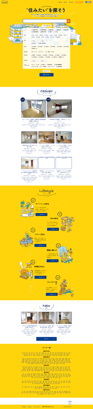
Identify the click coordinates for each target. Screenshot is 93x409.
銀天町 (69, 358)
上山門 (47, 368)
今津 (26, 368)
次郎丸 (27, 392)
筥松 (29, 376)
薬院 (57, 355)
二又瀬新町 (48, 376)
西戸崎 (29, 375)
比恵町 (54, 362)
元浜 (65, 370)
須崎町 (66, 359)
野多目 (44, 382)
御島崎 (67, 376)
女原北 (49, 370)
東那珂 (67, 362)
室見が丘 (53, 370)
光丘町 (57, 362)
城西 (22, 392)
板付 (31, 358)
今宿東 (24, 368)
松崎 (59, 376)
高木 (62, 381)
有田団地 (29, 391)
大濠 (39, 352)
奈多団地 (69, 375)
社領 (39, 375)
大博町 (26, 361)
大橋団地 (34, 381)
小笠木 (47, 391)
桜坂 (64, 352)
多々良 (49, 375)
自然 (25, 180)
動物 (35, 177)
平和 (47, 355)
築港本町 (34, 361)
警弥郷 (46, 381)
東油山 (39, 388)
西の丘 (23, 370)
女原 (47, 370)
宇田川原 (29, 368)
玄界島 (61, 368)
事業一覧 (60, 2)
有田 (27, 391)
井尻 (22, 381)
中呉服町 (61, 361)
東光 (52, 361)
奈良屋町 (22, 362)
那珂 (59, 361)
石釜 (37, 391)
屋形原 (69, 382)
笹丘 (66, 352)
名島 (64, 375)
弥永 (33, 383)
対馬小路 (46, 361)
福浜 (41, 355)
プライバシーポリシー (36, 406)
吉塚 (54, 363)
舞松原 (54, 376)
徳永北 (61, 369)
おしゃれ (24, 124)
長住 (35, 382)
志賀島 (34, 375)
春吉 (29, 355)
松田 (64, 376)
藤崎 (61, 392)
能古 (27, 370)
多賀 (66, 381)
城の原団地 (41, 369)
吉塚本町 (57, 363)
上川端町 (52, 358)
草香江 (53, 352)
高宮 (64, 381)
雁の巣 (23, 375)
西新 (48, 392)
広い (43, 124)
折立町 (41, 381)
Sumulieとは (30, 406)
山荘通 (69, 352)
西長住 (41, 382)
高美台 (46, 375)
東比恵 (70, 362)
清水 (56, 381)
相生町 (23, 358)
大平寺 (59, 381)
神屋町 (63, 358)
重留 (69, 391)
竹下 (32, 361)
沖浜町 (41, 358)
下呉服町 (53, 359)
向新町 (64, 382)
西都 (65, 368)
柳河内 (39, 383)
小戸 (39, 368)
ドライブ (29, 124)
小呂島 (41, 368)
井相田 (28, 358)
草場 (55, 368)
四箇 (62, 391)
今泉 (32, 352)
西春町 (29, 362)
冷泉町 (64, 363)
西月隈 (26, 362)
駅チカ (35, 126)
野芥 (51, 392)
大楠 (29, 381)
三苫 (32, 377)
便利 (33, 124)
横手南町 (47, 383)
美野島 (43, 363)
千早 (54, 375)
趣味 (31, 126)
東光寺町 (55, 361)
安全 (40, 124)
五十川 (49, 381)
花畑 (49, 382)
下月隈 (57, 359)
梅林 (44, 391)
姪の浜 (56, 370)
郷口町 (26, 375)
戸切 (56, 369)
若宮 (51, 377)
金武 (44, 368)
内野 (42, 391)
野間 (46, 382)
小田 (63, 368)
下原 (37, 375)
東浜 (39, 376)
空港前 (23, 359)
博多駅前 (38, 362)
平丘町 (34, 355)
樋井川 (36, 388)
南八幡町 (36, 363)
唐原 (59, 375)
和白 (54, 377)
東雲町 (43, 359)
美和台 (44, 377)
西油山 (43, 392)
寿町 (30, 359)
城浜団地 (42, 375)
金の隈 (46, 358)
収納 (36, 124)
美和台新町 (48, 377)
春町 (49, 362)
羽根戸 (33, 370)
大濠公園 (42, 352)
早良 (57, 391)
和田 (59, 383)
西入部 (67, 369)
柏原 (43, 381)
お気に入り (30, 153)
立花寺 (61, 363)
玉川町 (69, 381)
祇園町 (66, 358)
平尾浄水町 (38, 355)
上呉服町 (56, 358)
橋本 (30, 370)
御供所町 (26, 359)
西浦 (69, 369)
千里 (47, 369)
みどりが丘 (36, 377)
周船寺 (44, 369)
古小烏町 (44, 355)
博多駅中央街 (33, 362)
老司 (50, 383)
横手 (44, 383)
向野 (66, 382)
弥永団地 (36, 383)
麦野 (45, 363)
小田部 (55, 391)
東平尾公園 (32, 363)
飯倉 (33, 391)
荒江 (24, 391)
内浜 (32, 368)
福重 (35, 370)
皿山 (52, 381)
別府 (42, 388)
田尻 (51, 369)
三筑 (38, 359)
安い (24, 332)
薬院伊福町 (60, 355)
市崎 (25, 381)
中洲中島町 (68, 361)
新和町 (63, 359)
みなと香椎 (40, 377)
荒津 (25, 352)
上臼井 (49, 358)
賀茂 (52, 391)
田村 (38, 392)
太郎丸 (54, 369)
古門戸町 (33, 359)
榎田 (36, 358)
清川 (50, 352)
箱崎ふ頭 (25, 376)
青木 (26, 358)
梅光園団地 (26, 355)
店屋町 (50, 361)
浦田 (33, 358)
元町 (48, 363)
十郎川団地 (28, 369)
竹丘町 (29, 361)
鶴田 (25, 382)
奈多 (66, 375)
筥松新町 (31, 376)
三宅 (61, 382)
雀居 (36, 359)
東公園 (61, 362)
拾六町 (32, 369)
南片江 (53, 388)
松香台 (57, 376)
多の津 (52, 375)
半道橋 (51, 362)
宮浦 (44, 370)
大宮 (45, 352)
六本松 (64, 355)
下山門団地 (24, 369)
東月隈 (64, 362)
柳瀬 (42, 383)
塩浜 (31, 375)
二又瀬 (44, 376)
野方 (25, 370)
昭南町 (60, 359)
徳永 (58, 369)
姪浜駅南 (59, 370)
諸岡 (50, 363)
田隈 (36, 392)
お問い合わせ (71, 2)
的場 (56, 382)
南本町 (40, 363)
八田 (35, 376)
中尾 (30, 382)
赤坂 (22, 352)
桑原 (58, 368)
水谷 (69, 376)
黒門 (56, 352)
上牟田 (60, 358)
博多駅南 (45, 362)
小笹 (48, 352)
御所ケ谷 (61, 352)
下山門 (68, 368)
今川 (34, 352)
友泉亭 (56, 388)
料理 (55, 126)
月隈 (40, 361)
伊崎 (29, 352)
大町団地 (35, 368)
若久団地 (56, 383)
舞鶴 (50, 355)
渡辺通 (67, 355)
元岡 (63, 370)
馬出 (51, 376)
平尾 (31, 355)
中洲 (65, 361)
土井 (57, 375)
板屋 (40, 391)
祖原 (30, 392)
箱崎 (22, 376)
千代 (38, 361)
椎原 (60, 391)
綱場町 (43, 361)
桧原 (51, 382)
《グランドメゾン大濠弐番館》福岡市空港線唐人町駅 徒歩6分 (29, 172)
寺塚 (28, 382)
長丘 (32, 382)
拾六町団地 (36, 369)
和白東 (59, 377)
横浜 (67, 370)
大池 (27, 381)
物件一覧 (65, 2)
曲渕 (70, 392)
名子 (61, 375)
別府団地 (44, 388)
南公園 (54, 355)
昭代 (24, 392)
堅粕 (43, 358)
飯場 (35, 391)
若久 (53, 383)
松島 (62, 376)
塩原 (54, 381)
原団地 (55, 392)
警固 (58, 352)
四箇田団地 (66, 391)
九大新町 (52, 368)
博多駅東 (41, 362)
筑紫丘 (23, 382)
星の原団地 (66, 392)
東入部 (58, 392)
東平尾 (28, 363)
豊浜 (64, 369)
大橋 (32, 381)
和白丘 (56, 377)
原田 (37, 376)
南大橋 (58, 382)
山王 (40, 359)
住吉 (69, 359)
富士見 (42, 370)
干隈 (48, 388)
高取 (34, 392)
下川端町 (49, 359)
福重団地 (38, 370)
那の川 (38, 382)
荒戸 (27, 352)
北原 (49, 368)
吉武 (70, 370)
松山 (50, 388)
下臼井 (46, 359)
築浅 (59, 126)
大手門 (37, 352)
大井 (38, 358)
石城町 (23, 361)
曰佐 (38, 381)
